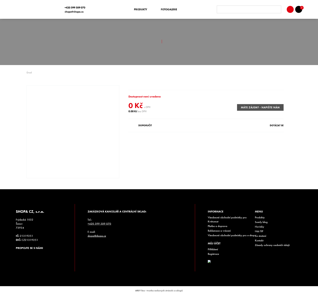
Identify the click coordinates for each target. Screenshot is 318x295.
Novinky (259, 226)
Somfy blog (261, 222)
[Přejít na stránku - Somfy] (265, 263)
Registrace (213, 254)
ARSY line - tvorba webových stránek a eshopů (159, 290)
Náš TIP (259, 231)
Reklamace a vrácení (219, 231)
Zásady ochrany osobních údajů (272, 245)
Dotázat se (277, 125)
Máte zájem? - (260, 107)
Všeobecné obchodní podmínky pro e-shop (231, 235)
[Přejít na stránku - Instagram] (18, 254)
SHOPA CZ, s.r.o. (35, 9)
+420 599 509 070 (75, 7)
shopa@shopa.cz (74, 11)
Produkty (140, 9)
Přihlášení (213, 249)
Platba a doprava (217, 226)
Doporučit (145, 125)
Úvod (29, 72)
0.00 (131, 111)
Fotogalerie (169, 9)
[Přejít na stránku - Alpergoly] (285, 263)
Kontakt (259, 240)
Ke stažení (260, 236)
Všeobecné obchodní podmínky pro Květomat (227, 219)
